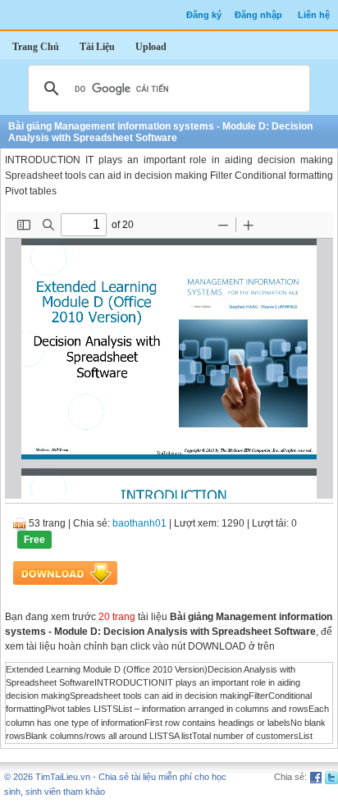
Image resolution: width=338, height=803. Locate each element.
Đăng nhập (258, 15)
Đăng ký (204, 15)
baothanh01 (139, 523)
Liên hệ (314, 15)
